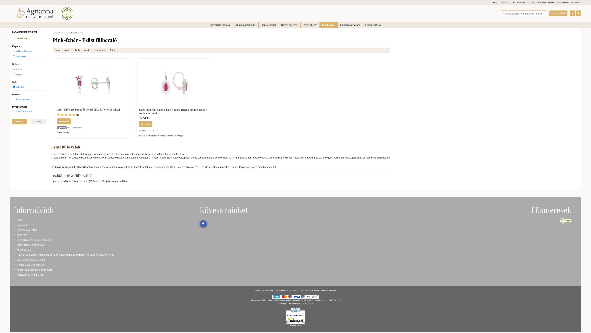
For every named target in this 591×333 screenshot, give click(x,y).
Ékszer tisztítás (373, 25)
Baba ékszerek (268, 25)
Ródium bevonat (22, 99)
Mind (113, 50)
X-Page (317, 291)
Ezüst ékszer (328, 25)
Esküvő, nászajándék (245, 25)
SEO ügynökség (296, 325)
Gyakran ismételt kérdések (543, 2)
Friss (57, 50)
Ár (76, 50)
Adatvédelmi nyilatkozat (30, 274)
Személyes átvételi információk (34, 239)
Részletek (64, 121)
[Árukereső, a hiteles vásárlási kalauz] (67, 13)
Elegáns (19, 75)
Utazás (19, 69)
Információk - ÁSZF (521, 2)
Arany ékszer (310, 25)
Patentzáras (21, 57)
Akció (67, 50)
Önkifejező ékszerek (24, 112)
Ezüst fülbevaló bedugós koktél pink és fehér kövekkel (88, 109)
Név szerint (100, 50)
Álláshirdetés (24, 250)
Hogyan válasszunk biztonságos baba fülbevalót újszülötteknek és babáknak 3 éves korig (65, 254)
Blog (495, 2)
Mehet (19, 121)
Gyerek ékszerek (289, 25)
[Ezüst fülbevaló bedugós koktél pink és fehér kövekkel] (92, 84)
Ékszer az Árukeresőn (295, 316)
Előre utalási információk (30, 244)
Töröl (38, 121)
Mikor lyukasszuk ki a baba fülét (34, 269)
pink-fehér (20, 87)
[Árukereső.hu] (295, 312)
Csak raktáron (21, 38)
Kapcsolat (505, 2)
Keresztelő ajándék (220, 25)
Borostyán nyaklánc (350, 25)
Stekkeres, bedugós (24, 51)
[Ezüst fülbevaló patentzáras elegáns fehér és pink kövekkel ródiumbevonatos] (174, 84)
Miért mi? (22, 234)
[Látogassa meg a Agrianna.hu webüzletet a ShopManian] (295, 309)
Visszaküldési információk (569, 2)
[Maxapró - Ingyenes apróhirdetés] (295, 320)
